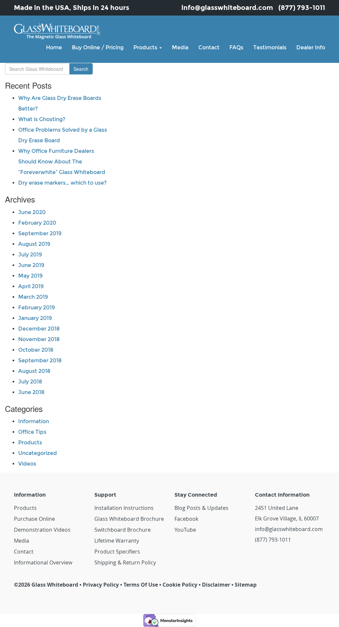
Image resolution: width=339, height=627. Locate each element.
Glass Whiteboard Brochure (129, 518)
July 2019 (30, 254)
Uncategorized (37, 453)
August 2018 (34, 371)
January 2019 (35, 318)
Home (54, 47)
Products (146, 47)
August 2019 (34, 244)
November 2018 (39, 339)
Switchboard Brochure (122, 529)
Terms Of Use (140, 584)
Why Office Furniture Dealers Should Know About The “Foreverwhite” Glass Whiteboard (61, 161)
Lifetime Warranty (116, 540)
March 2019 (33, 297)
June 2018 (31, 392)
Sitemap (246, 584)
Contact (208, 47)
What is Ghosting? (41, 119)
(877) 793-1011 (301, 8)
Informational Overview (43, 562)
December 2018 (39, 329)
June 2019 (31, 265)
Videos (27, 464)
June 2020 (32, 212)
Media (180, 47)
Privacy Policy (101, 584)
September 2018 (40, 360)
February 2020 (37, 223)
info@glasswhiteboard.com (227, 8)
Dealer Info (310, 47)
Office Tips (32, 432)
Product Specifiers (117, 551)
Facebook (186, 518)
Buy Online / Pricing (97, 47)
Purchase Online (34, 518)
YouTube (185, 529)
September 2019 (40, 233)
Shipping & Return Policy (125, 562)
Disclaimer (216, 584)
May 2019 (30, 276)
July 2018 (30, 382)
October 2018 (35, 350)
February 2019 (36, 307)
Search (80, 69)
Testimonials (269, 47)
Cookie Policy (180, 584)
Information (33, 421)
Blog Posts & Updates (201, 508)
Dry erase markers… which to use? (62, 183)
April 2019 (31, 286)
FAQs (236, 47)
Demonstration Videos (42, 529)
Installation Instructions (124, 508)
